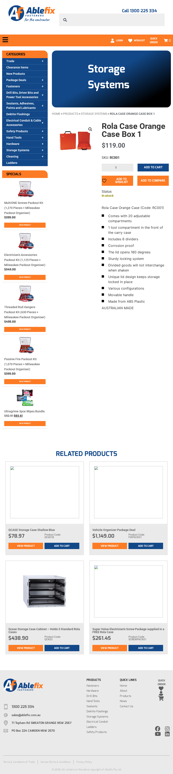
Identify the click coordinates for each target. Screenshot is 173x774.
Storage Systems (17, 150)
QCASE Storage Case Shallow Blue (31, 530)
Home (56, 113)
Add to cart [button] (62, 546)
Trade (10, 61)
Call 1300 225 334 (139, 11)
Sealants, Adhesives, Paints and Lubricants (21, 106)
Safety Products (17, 131)
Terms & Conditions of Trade (19, 762)
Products (70, 113)
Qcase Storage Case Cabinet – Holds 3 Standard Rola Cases (44, 630)
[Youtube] (157, 734)
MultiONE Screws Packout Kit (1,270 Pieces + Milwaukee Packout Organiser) (23, 208)
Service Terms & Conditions (56, 762)
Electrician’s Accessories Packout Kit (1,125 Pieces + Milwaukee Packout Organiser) (24, 260)
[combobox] (112, 19)
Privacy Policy (84, 762)
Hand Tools (14, 137)
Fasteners (13, 86)
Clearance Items (17, 67)
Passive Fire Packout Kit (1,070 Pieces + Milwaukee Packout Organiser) (22, 364)
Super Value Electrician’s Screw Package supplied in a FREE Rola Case (128, 630)
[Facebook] (157, 728)
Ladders (11, 162)
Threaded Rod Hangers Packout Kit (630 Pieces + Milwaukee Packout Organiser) (24, 312)
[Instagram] (167, 728)
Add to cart (153, 167)
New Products (15, 73)
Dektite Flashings (18, 114)
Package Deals (16, 80)
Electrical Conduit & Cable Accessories (23, 123)
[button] (90, 129)
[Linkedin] (167, 734)
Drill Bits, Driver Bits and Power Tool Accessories (22, 95)
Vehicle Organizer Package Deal (113, 530)
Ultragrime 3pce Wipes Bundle (24, 411)
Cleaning (12, 156)
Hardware (12, 144)
